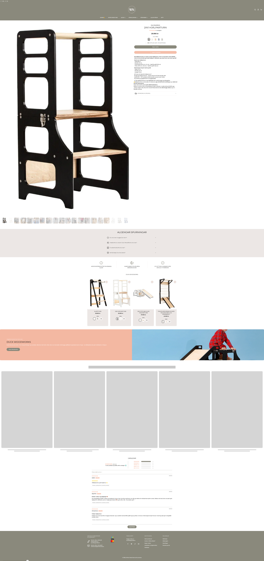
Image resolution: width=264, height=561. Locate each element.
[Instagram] (3, 1)
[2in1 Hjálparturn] (120, 293)
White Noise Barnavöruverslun (134, 557)
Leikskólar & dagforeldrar (151, 545)
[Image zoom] (65, 121)
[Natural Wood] (155, 39)
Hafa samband (148, 538)
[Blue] (158, 39)
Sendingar (165, 543)
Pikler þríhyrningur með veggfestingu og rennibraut (166, 313)
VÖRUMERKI (143, 17)
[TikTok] (5, 1)
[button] (152, 30)
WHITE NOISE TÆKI (113, 17)
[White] (152, 39)
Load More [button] (132, 526)
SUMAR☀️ (102, 17)
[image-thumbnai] (4, 220)
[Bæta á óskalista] (106, 282)
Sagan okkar (148, 543)
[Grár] (162, 39)
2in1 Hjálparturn (120, 311)
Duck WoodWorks (155, 25)
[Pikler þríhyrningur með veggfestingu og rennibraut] (166, 293)
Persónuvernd (166, 545)
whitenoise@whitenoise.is (97, 546)
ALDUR (122, 17)
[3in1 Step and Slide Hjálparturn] (143, 293)
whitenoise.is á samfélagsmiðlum (95, 542)
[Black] (149, 39)
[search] (255, 9)
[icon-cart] (261, 9)
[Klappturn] (97, 293)
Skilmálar (165, 538)
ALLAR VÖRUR (154, 17)
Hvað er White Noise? (150, 541)
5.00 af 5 (115, 464)
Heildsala (147, 547)
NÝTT (162, 17)
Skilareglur (165, 541)
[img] (95, 476)
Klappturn (97, 311)
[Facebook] (1, 1)
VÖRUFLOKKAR (132, 17)
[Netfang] (7, 1)
